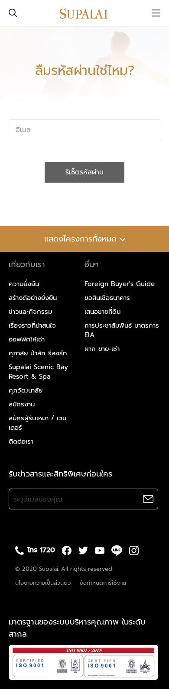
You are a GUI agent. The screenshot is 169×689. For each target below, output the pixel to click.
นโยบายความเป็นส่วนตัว (43, 583)
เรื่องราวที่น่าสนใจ (32, 325)
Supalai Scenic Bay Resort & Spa (38, 371)
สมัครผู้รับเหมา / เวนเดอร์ (37, 422)
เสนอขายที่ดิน (102, 311)
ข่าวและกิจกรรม (30, 311)
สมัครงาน (22, 404)
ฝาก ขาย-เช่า (102, 349)
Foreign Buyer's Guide (119, 284)
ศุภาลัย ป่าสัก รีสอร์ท (38, 353)
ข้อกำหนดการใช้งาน (103, 583)
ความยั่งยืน (24, 284)
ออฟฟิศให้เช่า (27, 339)
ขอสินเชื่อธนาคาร (107, 298)
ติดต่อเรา (21, 441)
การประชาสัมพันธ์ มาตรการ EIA (121, 330)
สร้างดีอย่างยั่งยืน (33, 298)
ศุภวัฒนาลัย (25, 390)
